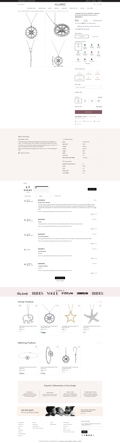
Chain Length (77, 84)
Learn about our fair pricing (97, 20)
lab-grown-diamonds (85, 332)
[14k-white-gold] (19, 331)
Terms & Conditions (68, 441)
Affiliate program (53, 424)
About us (51, 422)
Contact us (20, 426)
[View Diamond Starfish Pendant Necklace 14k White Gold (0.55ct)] (92, 314)
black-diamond (44, 332)
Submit (84, 431)
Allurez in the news (66, 430)
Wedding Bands (42, 8)
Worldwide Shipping (22, 433)
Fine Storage (90, 8)
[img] (30, 201)
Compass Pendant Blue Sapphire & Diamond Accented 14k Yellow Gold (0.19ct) (57, 211)
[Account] (97, 4)
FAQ (19, 428)
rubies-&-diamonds (22, 373)
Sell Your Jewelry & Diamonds (37, 428)
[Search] (94, 4)
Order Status (20, 430)
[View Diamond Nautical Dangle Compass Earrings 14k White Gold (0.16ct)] (71, 355)
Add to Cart (88, 112)
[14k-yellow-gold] (21, 331)
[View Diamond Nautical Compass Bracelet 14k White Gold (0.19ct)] (28, 355)
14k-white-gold (19, 331)
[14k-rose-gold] (22, 331)
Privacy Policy (61, 441)
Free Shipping (99, 1)
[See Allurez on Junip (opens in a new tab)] (62, 280)
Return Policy (20, 435)
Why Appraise (99, 106)
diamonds (41, 332)
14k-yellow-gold (21, 331)
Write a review (92, 189)
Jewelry (50, 8)
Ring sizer (34, 422)
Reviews (64, 428)
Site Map (74, 441)
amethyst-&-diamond (23, 373)
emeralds (42, 332)
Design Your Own (74, 8)
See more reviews (60, 278)
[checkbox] (60, 196)
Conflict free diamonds (67, 424)
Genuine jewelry (66, 422)
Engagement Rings (31, 8)
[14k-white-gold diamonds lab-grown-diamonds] (83, 331)
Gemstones (64, 8)
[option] (82, 36)
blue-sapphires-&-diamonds (21, 373)
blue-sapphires (43, 332)
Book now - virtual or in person (68, 431)
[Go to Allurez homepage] (60, 4)
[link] (79, 17)
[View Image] (22, 293)
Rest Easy (100, 97)
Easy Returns (94, 1)
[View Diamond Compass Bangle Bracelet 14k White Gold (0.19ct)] (49, 355)
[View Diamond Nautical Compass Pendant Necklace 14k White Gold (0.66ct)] (49, 314)
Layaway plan (34, 424)
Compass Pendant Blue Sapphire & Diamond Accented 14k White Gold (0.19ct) (56, 226)
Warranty (20, 431)
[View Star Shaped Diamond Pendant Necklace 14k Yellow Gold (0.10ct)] (71, 314)
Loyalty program (21, 422)
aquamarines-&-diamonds (42, 373)
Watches (82, 8)
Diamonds (56, 8)
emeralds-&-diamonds (44, 373)
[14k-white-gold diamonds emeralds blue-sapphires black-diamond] (41, 331)
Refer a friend (20, 424)
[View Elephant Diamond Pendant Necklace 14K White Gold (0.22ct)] (28, 314)
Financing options (35, 426)
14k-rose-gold (22, 331)
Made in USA (88, 1)
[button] (88, 92)
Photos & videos (58, 195)
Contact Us (83, 118)
